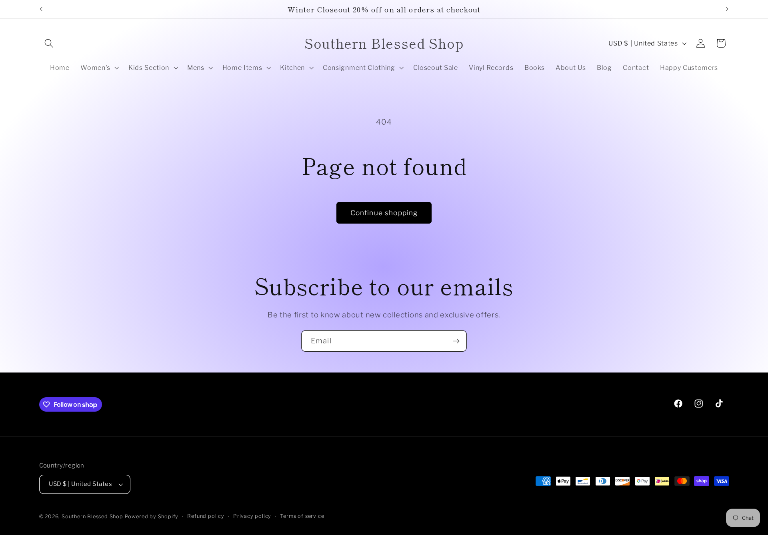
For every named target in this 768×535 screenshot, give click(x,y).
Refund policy (205, 516)
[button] (49, 43)
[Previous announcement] (41, 9)
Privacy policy (252, 516)
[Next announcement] (727, 9)
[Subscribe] (456, 341)
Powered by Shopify (152, 516)
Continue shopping (384, 212)
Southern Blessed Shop (92, 516)
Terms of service (302, 516)
